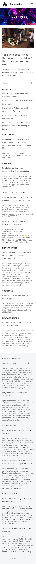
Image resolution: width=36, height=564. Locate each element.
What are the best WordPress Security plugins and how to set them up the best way (17, 125)
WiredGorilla (9, 135)
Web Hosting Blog (11, 359)
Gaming (5, 51)
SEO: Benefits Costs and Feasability (16, 363)
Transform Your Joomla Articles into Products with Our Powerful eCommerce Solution (16, 256)
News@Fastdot (9, 248)
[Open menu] (31, 4)
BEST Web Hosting (10, 318)
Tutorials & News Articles (15, 193)
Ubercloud (7, 163)
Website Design (9, 426)
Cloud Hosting (9, 494)
